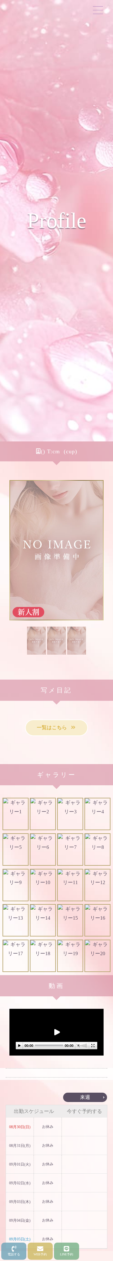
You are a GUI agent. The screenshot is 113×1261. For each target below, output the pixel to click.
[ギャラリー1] (15, 814)
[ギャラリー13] (15, 920)
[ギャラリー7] (70, 849)
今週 (28, 1097)
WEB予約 (40, 1254)
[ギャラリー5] (15, 849)
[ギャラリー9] (15, 885)
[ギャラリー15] (70, 920)
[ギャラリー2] (42, 814)
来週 (85, 1097)
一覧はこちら (54, 727)
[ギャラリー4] (97, 814)
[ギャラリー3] (70, 814)
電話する (14, 1254)
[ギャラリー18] (42, 955)
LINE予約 (66, 1254)
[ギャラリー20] (97, 955)
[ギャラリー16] (97, 920)
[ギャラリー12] (97, 885)
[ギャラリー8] (97, 849)
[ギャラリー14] (42, 920)
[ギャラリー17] (15, 955)
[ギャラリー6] (42, 849)
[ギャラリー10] (42, 885)
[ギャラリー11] (70, 885)
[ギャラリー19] (70, 955)
